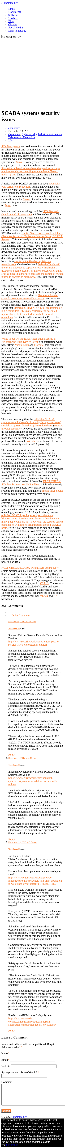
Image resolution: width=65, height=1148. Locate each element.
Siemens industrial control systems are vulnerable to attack (29, 297)
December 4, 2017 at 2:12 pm (22, 621)
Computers (14, 134)
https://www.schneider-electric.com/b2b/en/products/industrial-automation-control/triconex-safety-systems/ (32, 1021)
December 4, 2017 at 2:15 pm (22, 758)
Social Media (15, 27)
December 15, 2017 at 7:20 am (22, 842)
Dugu (8, 205)
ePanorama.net (9, 2)
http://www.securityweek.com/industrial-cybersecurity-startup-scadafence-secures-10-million (32, 781)
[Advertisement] (32, 73)
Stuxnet (20, 162)
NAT (56, 595)
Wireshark (32, 441)
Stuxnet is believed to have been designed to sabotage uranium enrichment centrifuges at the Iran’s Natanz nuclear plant (30, 171)
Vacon (18, 344)
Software (13, 15)
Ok (8, 1144)
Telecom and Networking (22, 137)
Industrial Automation (50, 134)
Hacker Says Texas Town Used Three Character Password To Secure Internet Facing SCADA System (32, 236)
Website (5, 1066)
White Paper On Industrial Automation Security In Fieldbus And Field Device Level (28, 340)
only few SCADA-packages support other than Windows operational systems (27, 517)
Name (4, 1053)
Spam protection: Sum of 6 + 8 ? (19, 1072)
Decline (14, 1144)
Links (11, 8)
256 (10, 140)
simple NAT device (52, 490)
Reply (11, 754)
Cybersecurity (29, 134)
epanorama (14, 128)
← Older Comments (19, 615)
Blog (11, 21)
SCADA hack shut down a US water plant (30, 213)
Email (4, 1059)
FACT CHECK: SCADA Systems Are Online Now (31, 483)
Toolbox (13, 18)
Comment (6, 1081)
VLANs (44, 583)
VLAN (44, 595)
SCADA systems (10, 146)
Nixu (26, 344)
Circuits (12, 24)
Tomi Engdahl (14, 628)
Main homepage (17, 30)
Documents (14, 11)
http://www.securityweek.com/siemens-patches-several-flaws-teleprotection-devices (34, 643)
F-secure (39, 344)
